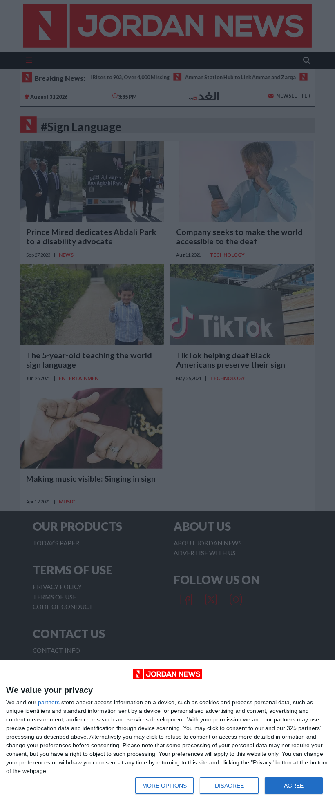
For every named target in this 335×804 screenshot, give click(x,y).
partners (49, 702)
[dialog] (167, 732)
